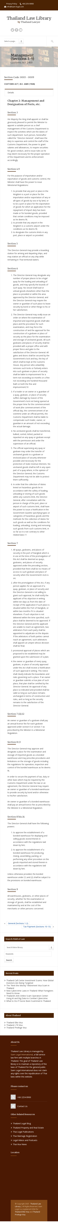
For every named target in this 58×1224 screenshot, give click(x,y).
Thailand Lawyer (30, 22)
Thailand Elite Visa (14, 1022)
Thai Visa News (20, 1144)
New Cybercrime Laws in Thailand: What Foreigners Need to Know (29, 992)
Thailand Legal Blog (22, 1123)
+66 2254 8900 (24, 1097)
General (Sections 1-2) (18, 923)
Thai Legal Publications (23, 1131)
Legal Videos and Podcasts (25, 1140)
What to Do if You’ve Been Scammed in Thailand (28, 1001)
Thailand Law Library (29, 18)
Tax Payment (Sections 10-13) (37, 926)
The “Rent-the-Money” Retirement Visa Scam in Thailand (27, 986)
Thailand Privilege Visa (16, 1027)
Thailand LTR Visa (14, 1025)
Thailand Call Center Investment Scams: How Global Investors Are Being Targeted (29, 981)
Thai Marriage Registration (25, 1136)
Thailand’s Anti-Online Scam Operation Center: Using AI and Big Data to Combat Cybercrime (27, 997)
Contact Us (22, 1106)
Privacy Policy (11, 4)
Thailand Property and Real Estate (28, 1127)
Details (11, 92)
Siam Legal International (22, 1054)
